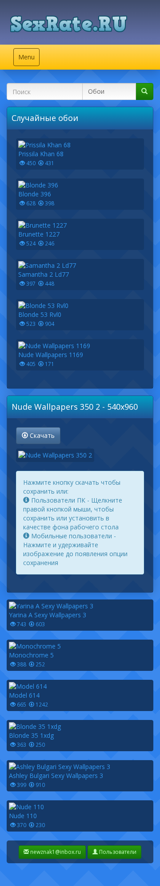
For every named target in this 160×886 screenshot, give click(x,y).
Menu (29, 59)
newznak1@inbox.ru (55, 852)
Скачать (41, 435)
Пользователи (117, 852)
